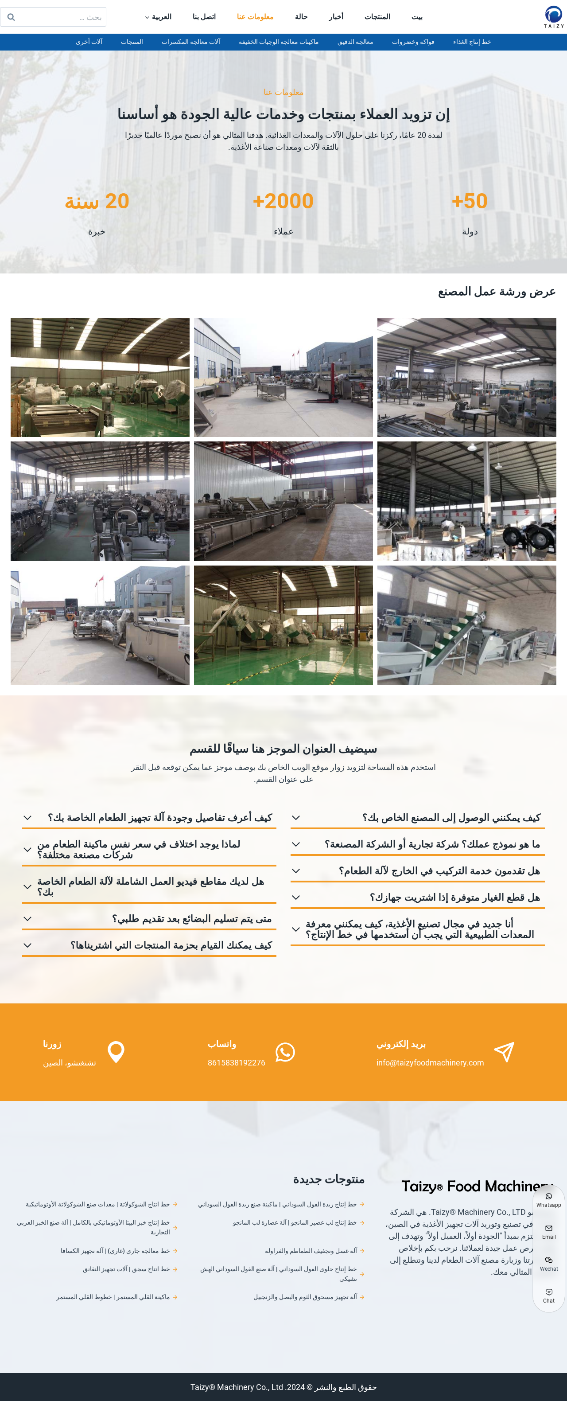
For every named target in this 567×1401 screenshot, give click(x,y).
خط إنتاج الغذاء (472, 41)
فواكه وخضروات (413, 41)
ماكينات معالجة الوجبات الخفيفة (279, 41)
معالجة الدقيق (355, 41)
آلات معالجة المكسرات (191, 41)
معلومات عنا (255, 16)
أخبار (336, 16)
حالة (301, 16)
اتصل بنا (204, 16)
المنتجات (377, 16)
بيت (417, 16)
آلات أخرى (89, 41)
